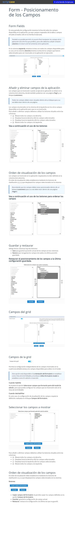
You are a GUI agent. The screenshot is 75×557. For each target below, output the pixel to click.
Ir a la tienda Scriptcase (63, 2)
